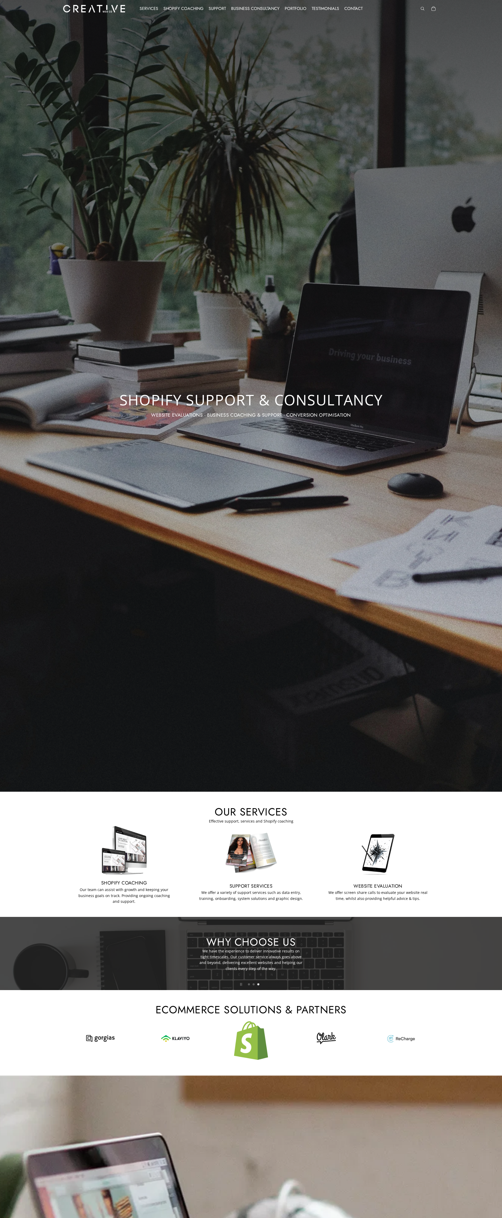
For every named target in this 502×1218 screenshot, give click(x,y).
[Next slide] (497, 953)
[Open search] (422, 8)
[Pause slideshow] (241, 984)
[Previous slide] (4, 953)
